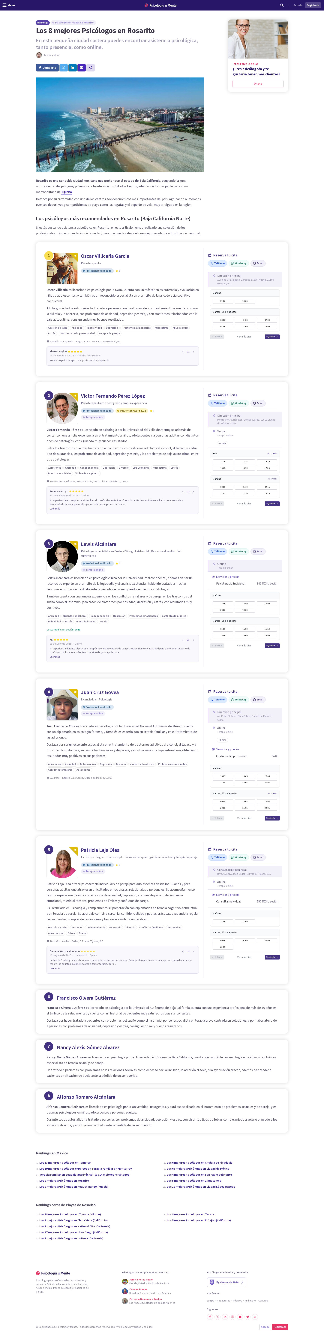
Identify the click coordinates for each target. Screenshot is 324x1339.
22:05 (245, 782)
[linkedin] (72, 67)
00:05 (222, 487)
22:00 (222, 301)
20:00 (222, 610)
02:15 (267, 487)
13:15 (245, 461)
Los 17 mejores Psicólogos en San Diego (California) (73, 1232)
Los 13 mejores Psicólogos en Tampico (65, 1163)
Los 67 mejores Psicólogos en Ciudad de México (198, 1169)
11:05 (222, 493)
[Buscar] (282, 5)
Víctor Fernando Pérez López (113, 396)
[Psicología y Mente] (160, 5)
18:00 (267, 603)
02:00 (267, 320)
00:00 (222, 320)
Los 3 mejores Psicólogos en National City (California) (74, 1226)
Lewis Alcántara (98, 544)
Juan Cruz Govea (100, 692)
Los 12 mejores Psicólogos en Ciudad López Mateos (201, 1187)
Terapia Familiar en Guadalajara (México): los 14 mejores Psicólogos (84, 1175)
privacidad (135, 1327)
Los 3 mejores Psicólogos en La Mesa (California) (71, 1238)
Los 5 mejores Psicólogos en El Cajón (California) (199, 1220)
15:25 (222, 468)
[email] (81, 67)
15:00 (222, 603)
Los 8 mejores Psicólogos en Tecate (190, 1214)
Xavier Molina (51, 55)
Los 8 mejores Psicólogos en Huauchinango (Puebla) (74, 1187)
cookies (148, 1327)
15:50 (245, 603)
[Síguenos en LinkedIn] (225, 1317)
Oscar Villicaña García (105, 256)
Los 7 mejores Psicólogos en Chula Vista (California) (73, 1220)
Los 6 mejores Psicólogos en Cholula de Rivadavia (199, 1163)
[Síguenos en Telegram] (247, 1317)
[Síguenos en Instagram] (233, 1317)
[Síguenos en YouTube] (240, 1317)
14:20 (267, 461)
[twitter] (63, 67)
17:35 (267, 468)
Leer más (55, 509)
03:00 (222, 326)
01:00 (245, 320)
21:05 (222, 782)
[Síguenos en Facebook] (210, 1317)
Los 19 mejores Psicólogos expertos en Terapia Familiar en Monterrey (85, 1169)
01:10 (245, 487)
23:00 (245, 301)
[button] (222, 443)
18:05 (222, 776)
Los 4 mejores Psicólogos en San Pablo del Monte (199, 1175)
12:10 (222, 461)
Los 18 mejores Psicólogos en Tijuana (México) (70, 1214)
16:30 (245, 468)
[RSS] (255, 1317)
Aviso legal (122, 1327)
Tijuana (66, 192)
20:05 (267, 776)
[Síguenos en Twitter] (217, 1317)
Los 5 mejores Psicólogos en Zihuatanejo (194, 1181)
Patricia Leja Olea (100, 850)
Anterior (218, 336)
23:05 (267, 782)
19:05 (245, 776)
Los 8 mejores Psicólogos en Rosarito (64, 1181)
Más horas (272, 453)
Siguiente (270, 336)
